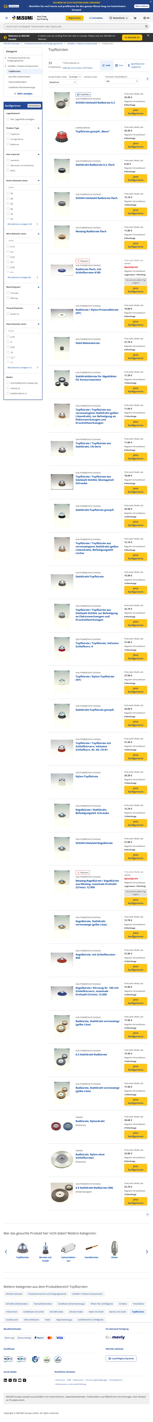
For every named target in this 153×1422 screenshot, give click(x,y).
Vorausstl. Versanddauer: (116, 76)
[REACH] (58, 1359)
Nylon (12, 170)
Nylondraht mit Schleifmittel (22, 165)
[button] (141, 6)
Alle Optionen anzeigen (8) (19, 277)
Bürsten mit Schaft (118, 1311)
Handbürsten (12, 1319)
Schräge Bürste (16, 139)
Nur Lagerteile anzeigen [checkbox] (22, 119)
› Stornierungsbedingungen (96, 1380)
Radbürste (14, 144)
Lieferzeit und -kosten (72, 67)
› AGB (68, 1380)
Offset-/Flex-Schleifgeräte (102, 1303)
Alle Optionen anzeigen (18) (19, 224)
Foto (121, 65)
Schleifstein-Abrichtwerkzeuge (22, 87)
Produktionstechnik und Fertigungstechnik (43, 43)
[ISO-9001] (8, 1359)
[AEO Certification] (34, 1359)
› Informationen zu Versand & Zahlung (70, 1384)
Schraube (14, 293)
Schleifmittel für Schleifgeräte (91, 1319)
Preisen (89, 67)
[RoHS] (47, 1359)
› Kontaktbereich (115, 1380)
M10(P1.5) (14, 314)
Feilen (47, 1319)
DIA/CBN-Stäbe (56, 1311)
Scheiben (123, 1303)
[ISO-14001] (22, 1359)
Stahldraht (14, 160)
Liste (108, 65)
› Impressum (60, 1380)
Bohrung (14, 298)
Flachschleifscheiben (18, 82)
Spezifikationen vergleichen (138, 65)
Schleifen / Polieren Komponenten (82, 43)
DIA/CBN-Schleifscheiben (19, 76)
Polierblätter (138, 1303)
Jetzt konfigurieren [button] (135, 111)
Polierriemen (11, 1311)
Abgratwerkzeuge (64, 1319)
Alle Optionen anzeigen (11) (19, 367)
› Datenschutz (78, 1380)
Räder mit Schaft (96, 1311)
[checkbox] (23, 134)
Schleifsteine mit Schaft (33, 1311)
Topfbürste (15, 134)
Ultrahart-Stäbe (76, 1311)
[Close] (148, 35)
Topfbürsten (15, 71)
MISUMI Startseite (12, 43)
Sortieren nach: (90, 76)
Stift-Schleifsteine (31, 1319)
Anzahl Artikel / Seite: (57, 76)
